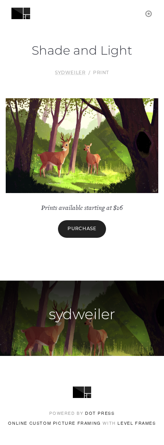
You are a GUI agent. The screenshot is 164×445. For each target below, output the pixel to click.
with (82, 423)
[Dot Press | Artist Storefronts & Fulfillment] (149, 13)
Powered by (81, 413)
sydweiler (70, 73)
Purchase (82, 229)
